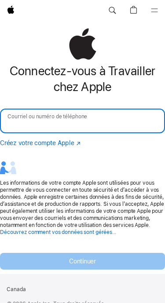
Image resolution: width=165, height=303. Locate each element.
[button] (112, 10)
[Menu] (154, 10)
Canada (16, 289)
